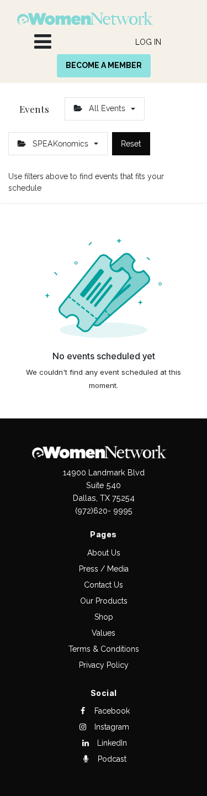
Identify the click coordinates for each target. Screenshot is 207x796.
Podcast (110, 759)
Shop (103, 616)
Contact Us (103, 584)
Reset (131, 143)
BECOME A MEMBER (104, 65)
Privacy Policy (104, 665)
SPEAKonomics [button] (60, 143)
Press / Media (104, 568)
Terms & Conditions (103, 649)
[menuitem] (148, 42)
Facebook (111, 710)
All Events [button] (107, 108)
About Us (103, 552)
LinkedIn (111, 743)
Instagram (110, 726)
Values (103, 633)
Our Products (104, 600)
